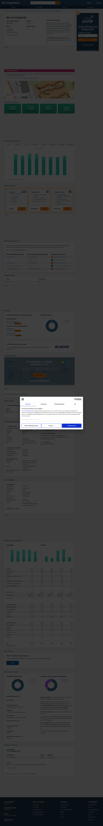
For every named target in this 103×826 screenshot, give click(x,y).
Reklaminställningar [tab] (59, 404)
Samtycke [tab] (27, 404)
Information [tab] (43, 404)
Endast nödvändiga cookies (31, 425)
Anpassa (51, 425)
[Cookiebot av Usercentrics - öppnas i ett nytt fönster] (75, 399)
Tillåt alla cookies (71, 425)
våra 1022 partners (30, 410)
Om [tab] (75, 404)
